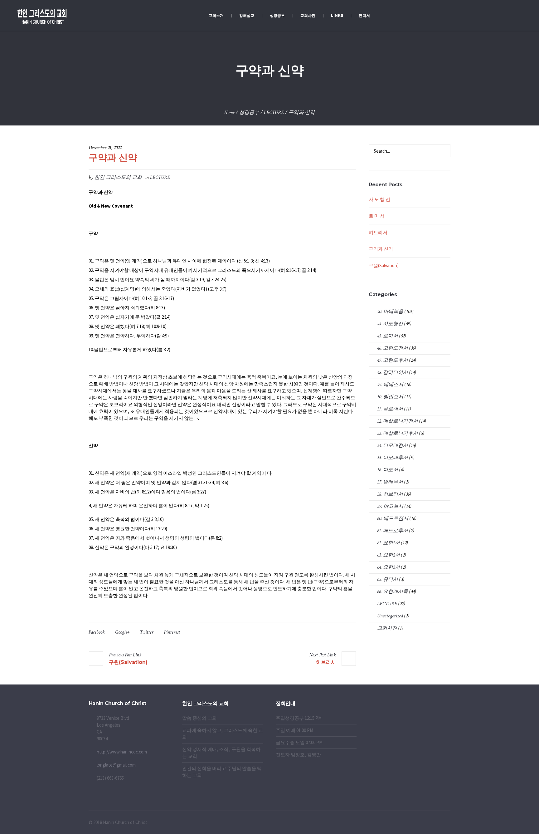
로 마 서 (377, 216)
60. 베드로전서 (392, 518)
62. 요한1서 (388, 543)
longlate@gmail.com (116, 765)
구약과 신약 (381, 249)
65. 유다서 (387, 579)
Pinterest (172, 632)
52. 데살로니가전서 (397, 421)
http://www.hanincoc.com (122, 752)
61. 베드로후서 (392, 530)
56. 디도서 (387, 470)
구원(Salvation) (128, 662)
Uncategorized (390, 616)
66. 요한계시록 (392, 591)
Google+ (122, 632)
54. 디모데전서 (392, 445)
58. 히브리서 (390, 494)
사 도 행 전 (379, 199)
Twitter (146, 632)
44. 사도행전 (390, 324)
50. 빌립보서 (390, 397)
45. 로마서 (387, 336)
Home (229, 112)
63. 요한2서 (388, 555)
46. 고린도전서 (392, 348)
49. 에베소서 (390, 384)
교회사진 (387, 628)
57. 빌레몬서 (390, 482)
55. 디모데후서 (392, 457)
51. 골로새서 (390, 409)
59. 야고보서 (390, 506)
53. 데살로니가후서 (397, 433)
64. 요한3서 (388, 567)
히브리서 (326, 662)
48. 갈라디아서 (392, 372)
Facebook (97, 632)
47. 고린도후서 (392, 360)
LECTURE (274, 112)
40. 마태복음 (390, 311)
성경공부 (249, 112)
